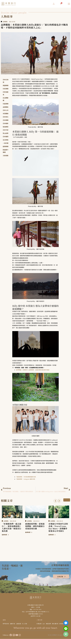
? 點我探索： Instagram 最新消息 (25, 479)
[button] (55, 501)
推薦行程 (12, 624)
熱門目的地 (6, 624)
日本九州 (5, 110)
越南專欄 (5, 146)
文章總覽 (5, 155)
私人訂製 (24, 624)
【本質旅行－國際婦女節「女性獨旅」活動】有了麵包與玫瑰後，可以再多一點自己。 (58, 527)
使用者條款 (62, 624)
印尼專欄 (5, 89)
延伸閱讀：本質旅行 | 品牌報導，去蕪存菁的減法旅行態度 (32, 370)
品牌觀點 (5, 21)
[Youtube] (17, 635)
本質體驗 (5, 113)
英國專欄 (5, 85)
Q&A (43, 624)
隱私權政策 (55, 624)
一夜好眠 (5, 143)
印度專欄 (5, 104)
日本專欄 (5, 120)
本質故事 (38, 624)
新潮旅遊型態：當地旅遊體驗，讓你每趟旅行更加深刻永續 (11, 526)
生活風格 (5, 140)
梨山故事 (5, 133)
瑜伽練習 (5, 127)
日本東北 (5, 117)
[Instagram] (19, 635)
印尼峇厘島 (5, 93)
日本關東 (5, 123)
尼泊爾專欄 (5, 99)
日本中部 (5, 130)
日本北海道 (5, 81)
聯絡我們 (48, 624)
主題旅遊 (18, 624)
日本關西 (5, 136)
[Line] (14, 635)
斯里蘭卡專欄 (5, 151)
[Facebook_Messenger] (65, 622)
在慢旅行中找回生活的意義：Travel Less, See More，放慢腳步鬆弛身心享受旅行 (35, 527)
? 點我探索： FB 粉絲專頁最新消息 (26, 477)
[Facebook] (11, 635)
